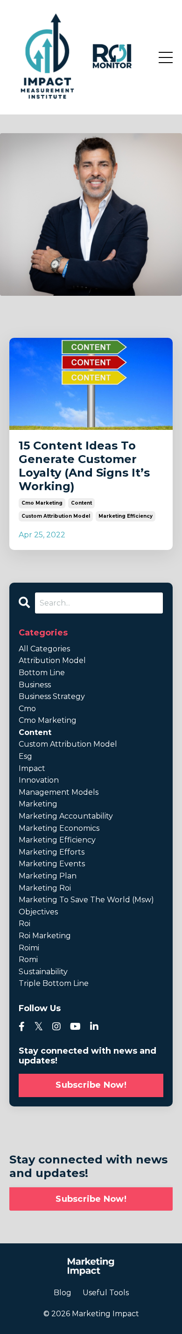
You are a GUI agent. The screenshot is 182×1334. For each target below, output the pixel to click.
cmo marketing (42, 503)
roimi (29, 947)
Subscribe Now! (91, 1085)
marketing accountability (66, 816)
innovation (39, 780)
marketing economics (59, 828)
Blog (62, 1292)
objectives (38, 911)
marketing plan (48, 875)
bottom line (42, 672)
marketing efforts (51, 852)
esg (25, 756)
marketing (38, 803)
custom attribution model (55, 516)
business (35, 684)
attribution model (52, 660)
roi (24, 923)
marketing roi (45, 888)
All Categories (44, 648)
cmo (27, 708)
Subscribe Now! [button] (91, 1199)
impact (32, 768)
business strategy (52, 696)
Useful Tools (106, 1292)
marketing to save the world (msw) (86, 899)
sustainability (43, 971)
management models (58, 792)
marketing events (52, 863)
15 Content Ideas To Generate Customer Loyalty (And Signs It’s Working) (84, 465)
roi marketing (45, 935)
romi (28, 959)
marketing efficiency (125, 516)
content (81, 503)
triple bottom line (54, 983)
